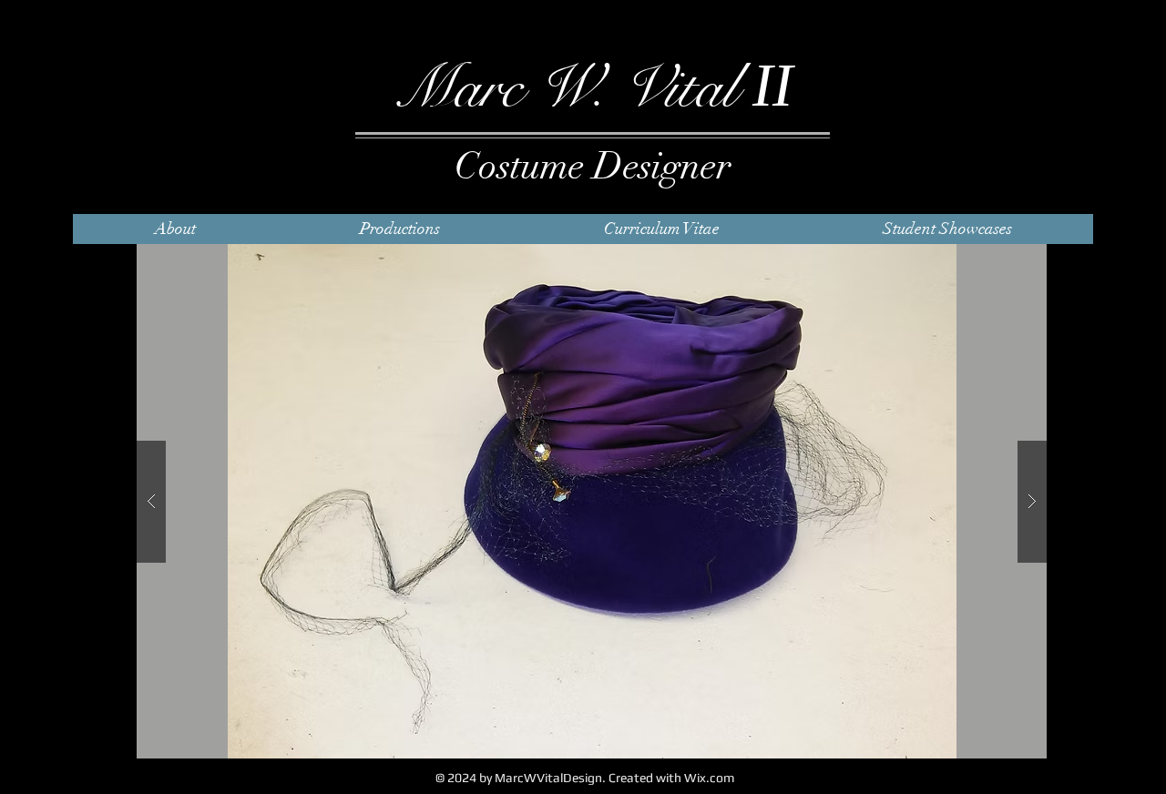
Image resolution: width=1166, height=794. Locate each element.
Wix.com (709, 777)
